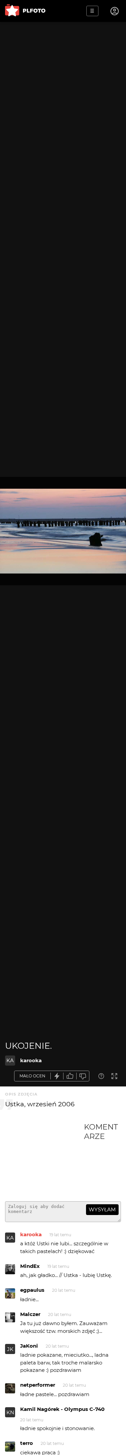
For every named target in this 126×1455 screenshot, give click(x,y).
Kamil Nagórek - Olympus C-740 (62, 1409)
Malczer (30, 1314)
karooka (31, 1060)
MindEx (30, 1266)
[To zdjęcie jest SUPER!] (57, 1076)
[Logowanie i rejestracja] (115, 11)
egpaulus (32, 1290)
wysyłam (102, 1209)
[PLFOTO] (25, 11)
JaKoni (29, 1346)
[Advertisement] (44, 1159)
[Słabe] (83, 1076)
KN (10, 1412)
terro (26, 1443)
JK (10, 1349)
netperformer (37, 1385)
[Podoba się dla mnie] (70, 1076)
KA (10, 1060)
